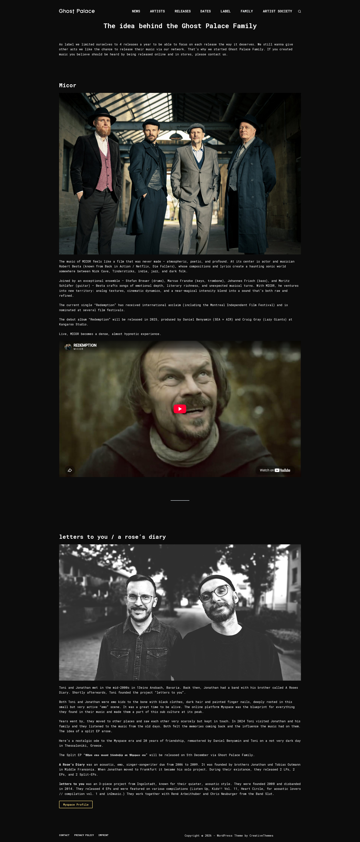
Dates (205, 11)
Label (226, 11)
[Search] (299, 11)
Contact (64, 835)
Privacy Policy (84, 835)
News (136, 11)
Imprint (103, 835)
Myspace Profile (75, 804)
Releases (183, 11)
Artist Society (277, 11)
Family (247, 11)
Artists (157, 11)
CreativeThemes (261, 835)
